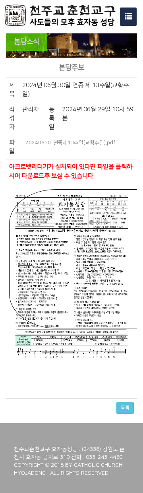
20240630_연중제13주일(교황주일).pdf (70, 143)
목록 (125, 407)
